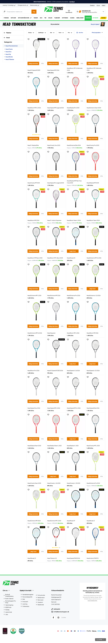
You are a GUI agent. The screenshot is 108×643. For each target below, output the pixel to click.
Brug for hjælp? (95, 24)
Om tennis (65, 18)
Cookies (63, 617)
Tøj (45, 18)
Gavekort (92, 5)
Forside (6, 18)
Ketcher (13, 18)
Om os (98, 5)
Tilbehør (57, 18)
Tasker (36, 18)
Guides (72, 18)
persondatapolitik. (92, 600)
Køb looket (80, 18)
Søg (34, 11)
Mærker (88, 18)
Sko (41, 18)
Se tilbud (72, 1)
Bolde (50, 18)
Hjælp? (103, 5)
